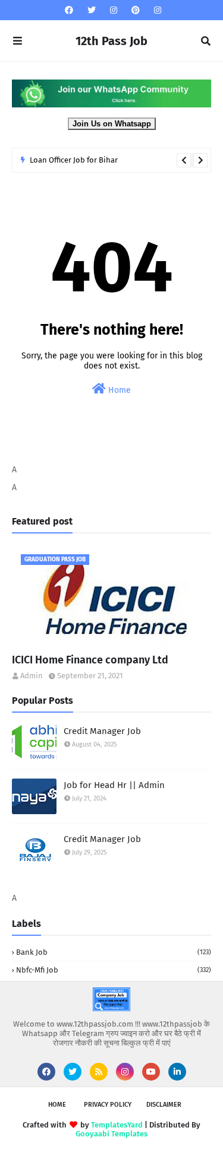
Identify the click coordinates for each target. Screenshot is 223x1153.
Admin (31, 675)
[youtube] (151, 1072)
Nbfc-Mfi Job (113, 969)
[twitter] (91, 10)
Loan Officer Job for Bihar (74, 159)
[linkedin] (177, 1072)
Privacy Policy (107, 1104)
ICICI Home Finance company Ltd (90, 659)
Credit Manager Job (102, 731)
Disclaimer (163, 1104)
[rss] (99, 1072)
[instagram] (113, 10)
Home (118, 390)
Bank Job (113, 952)
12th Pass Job (111, 41)
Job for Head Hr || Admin (114, 785)
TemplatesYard (117, 1124)
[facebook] (69, 10)
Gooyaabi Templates (111, 1133)
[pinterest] (135, 10)
